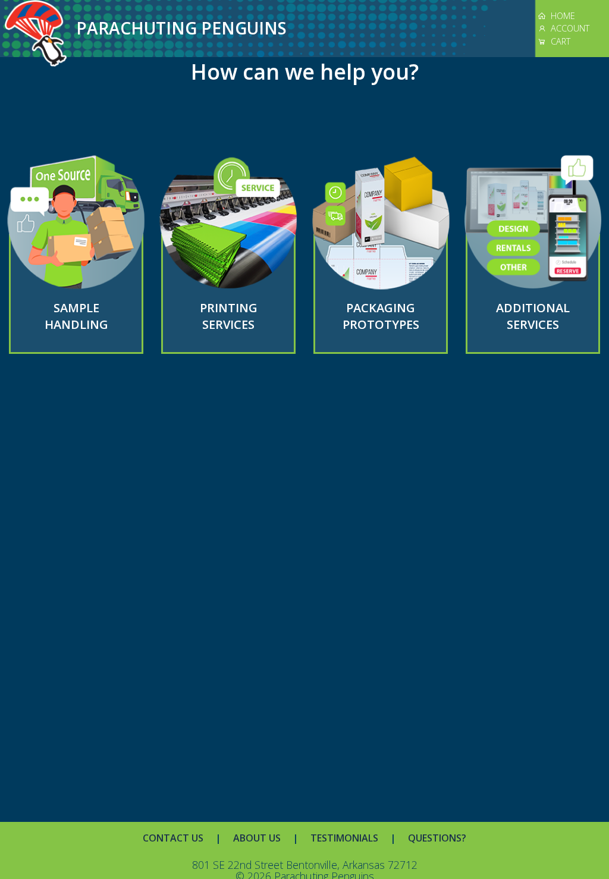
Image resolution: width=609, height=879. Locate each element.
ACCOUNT (567, 28)
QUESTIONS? (437, 838)
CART (558, 41)
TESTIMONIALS (344, 838)
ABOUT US (257, 838)
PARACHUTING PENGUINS (181, 28)
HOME (560, 15)
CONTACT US (173, 838)
